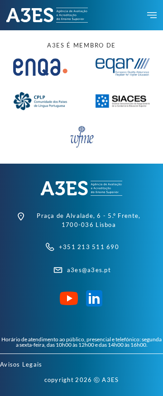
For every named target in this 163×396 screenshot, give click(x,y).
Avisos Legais (21, 364)
